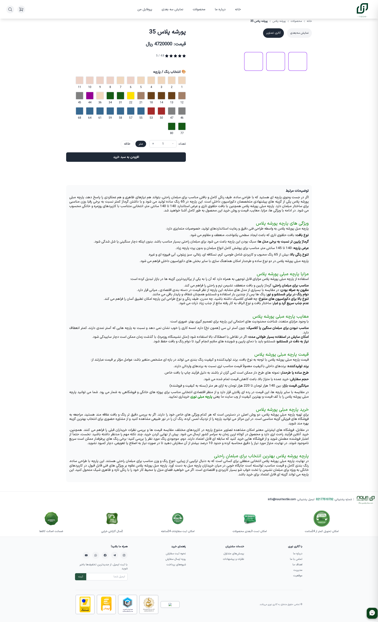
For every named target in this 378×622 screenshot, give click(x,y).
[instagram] (124, 555)
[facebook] (105, 555)
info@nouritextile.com (282, 499)
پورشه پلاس (279, 21)
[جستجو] (10, 9)
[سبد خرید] (21, 9)
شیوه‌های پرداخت (176, 565)
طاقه (127, 144)
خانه (238, 9)
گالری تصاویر (273, 33)
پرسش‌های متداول (233, 554)
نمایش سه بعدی (172, 9)
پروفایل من (144, 9)
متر (141, 144)
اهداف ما (297, 565)
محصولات (199, 9)
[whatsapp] (95, 555)
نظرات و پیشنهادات (233, 559)
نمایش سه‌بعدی (299, 33)
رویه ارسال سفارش (175, 559)
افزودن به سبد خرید (126, 157)
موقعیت (297, 576)
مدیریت (297, 570)
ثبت (80, 577)
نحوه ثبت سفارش (176, 554)
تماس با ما (296, 559)
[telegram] (114, 555)
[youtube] (86, 555)
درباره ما (220, 9)
